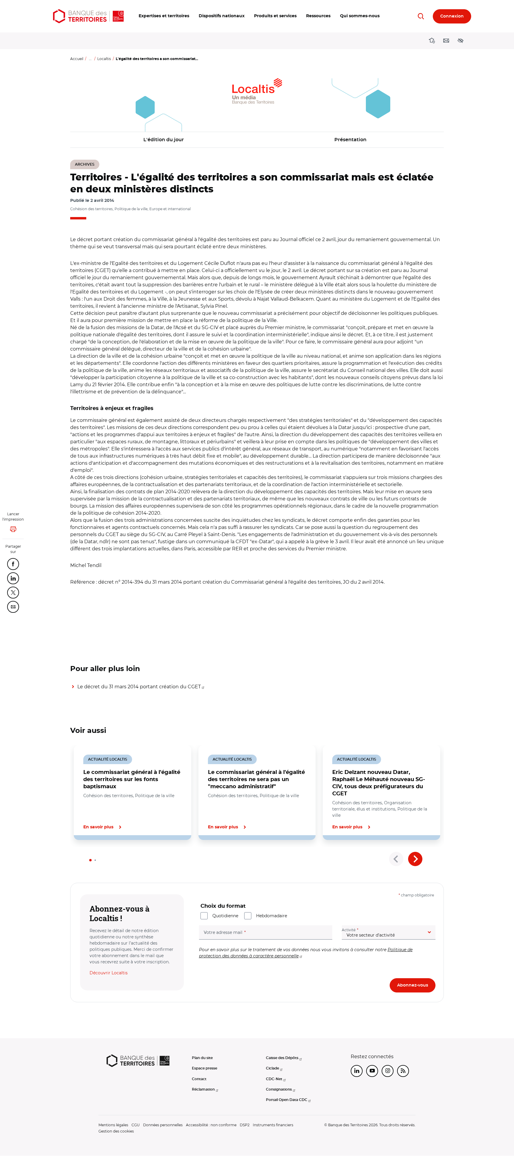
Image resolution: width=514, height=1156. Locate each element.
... (90, 58)
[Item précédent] (396, 859)
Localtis (104, 58)
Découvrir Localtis (109, 973)
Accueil (76, 58)
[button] (164, 16)
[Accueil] (88, 16)
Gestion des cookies (116, 1131)
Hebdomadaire (271, 915)
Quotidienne (225, 915)
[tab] (90, 860)
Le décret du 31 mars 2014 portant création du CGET (139, 686)
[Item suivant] (415, 859)
